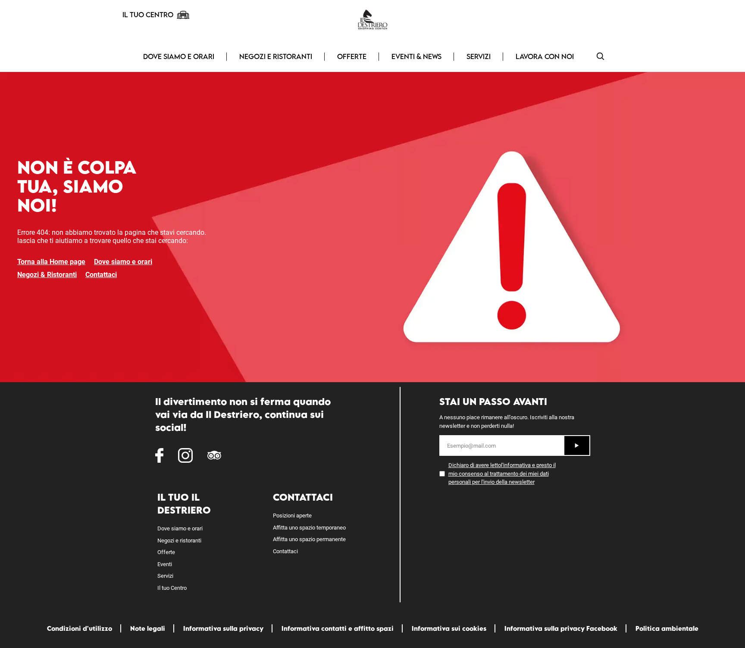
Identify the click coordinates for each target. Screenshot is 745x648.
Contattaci (101, 275)
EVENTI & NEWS (416, 56)
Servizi (478, 56)
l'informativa (516, 465)
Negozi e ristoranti (275, 56)
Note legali (147, 628)
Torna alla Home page (51, 262)
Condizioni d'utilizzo (79, 628)
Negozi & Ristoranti (47, 275)
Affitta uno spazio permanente (309, 539)
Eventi (164, 564)
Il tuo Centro (172, 588)
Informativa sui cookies (449, 628)
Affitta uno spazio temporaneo (309, 527)
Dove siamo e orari (178, 56)
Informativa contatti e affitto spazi (338, 628)
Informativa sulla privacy (223, 628)
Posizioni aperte (292, 515)
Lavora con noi (545, 56)
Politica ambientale (666, 628)
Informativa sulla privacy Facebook (560, 628)
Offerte (351, 56)
